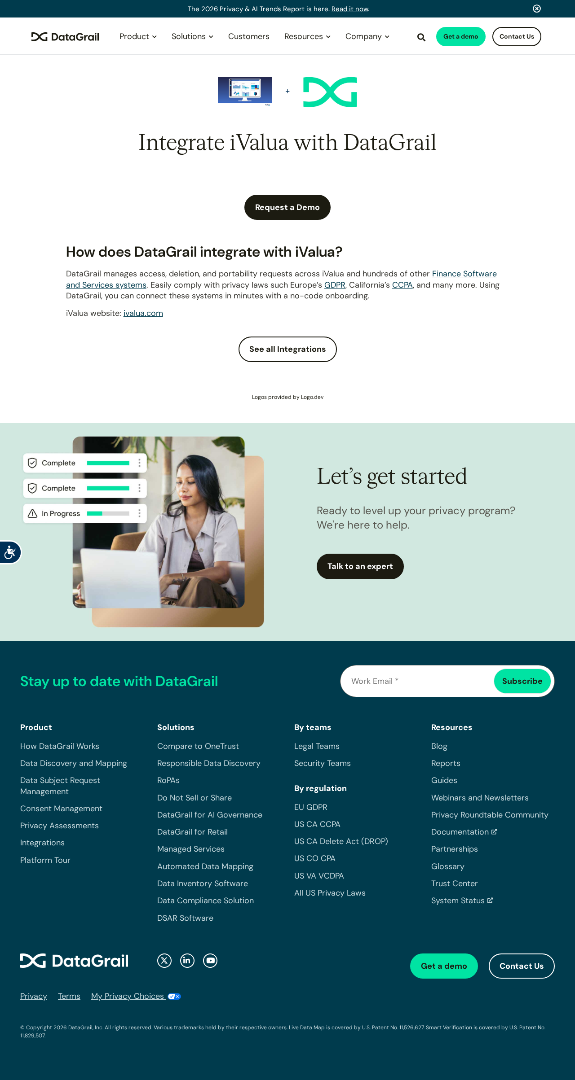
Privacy (33, 996)
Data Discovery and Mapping (73, 763)
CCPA (402, 285)
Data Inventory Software (202, 883)
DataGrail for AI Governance (209, 814)
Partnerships (454, 849)
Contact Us (517, 36)
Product (134, 36)
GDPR (334, 285)
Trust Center (454, 883)
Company (363, 36)
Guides (444, 780)
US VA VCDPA (319, 875)
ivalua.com (143, 313)
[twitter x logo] (164, 960)
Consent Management (61, 808)
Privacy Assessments (59, 825)
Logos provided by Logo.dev (287, 397)
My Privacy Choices (128, 996)
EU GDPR (310, 807)
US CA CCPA (317, 824)
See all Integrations (287, 349)
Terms (69, 996)
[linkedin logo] (187, 960)
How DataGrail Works (59, 746)
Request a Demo (287, 207)
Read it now (350, 8)
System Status (458, 900)
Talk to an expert (360, 566)
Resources (303, 36)
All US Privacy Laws (330, 893)
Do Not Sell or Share (194, 797)
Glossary (447, 866)
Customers (249, 36)
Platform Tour (45, 860)
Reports (445, 763)
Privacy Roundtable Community (489, 814)
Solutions (189, 36)
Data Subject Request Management (60, 785)
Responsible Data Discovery (209, 763)
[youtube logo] (210, 960)
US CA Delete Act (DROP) (341, 841)
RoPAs (168, 780)
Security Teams (322, 763)
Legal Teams (317, 746)
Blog (439, 746)
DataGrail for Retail (192, 831)
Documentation (460, 831)
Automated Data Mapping (205, 866)
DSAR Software (185, 918)
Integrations (42, 842)
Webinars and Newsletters (480, 797)
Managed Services (191, 849)
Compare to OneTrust (198, 746)
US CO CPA (315, 858)
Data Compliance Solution (205, 900)
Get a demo (460, 36)
